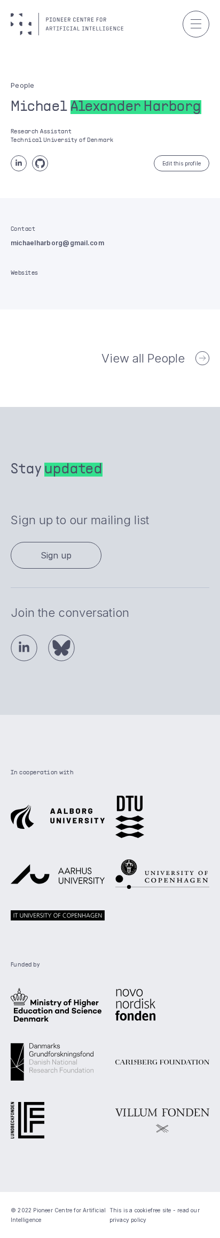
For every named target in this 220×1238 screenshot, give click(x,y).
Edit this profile (181, 163)
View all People (143, 358)
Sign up (56, 555)
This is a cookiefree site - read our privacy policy (154, 1215)
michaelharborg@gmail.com (57, 243)
